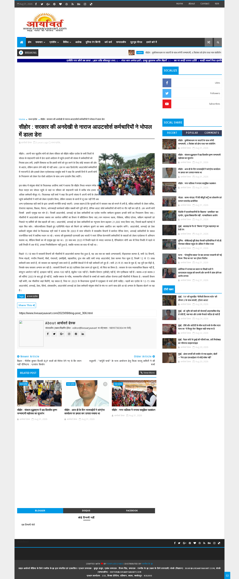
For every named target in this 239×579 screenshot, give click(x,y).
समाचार (39, 42)
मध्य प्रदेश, (56, 142)
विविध (66, 42)
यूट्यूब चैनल (136, 42)
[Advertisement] (158, 21)
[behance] (78, 4)
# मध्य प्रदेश (32, 296)
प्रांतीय (53, 42)
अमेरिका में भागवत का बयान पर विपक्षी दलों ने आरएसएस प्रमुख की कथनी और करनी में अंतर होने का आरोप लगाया (200, 272)
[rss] (72, 4)
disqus (86, 510)
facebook (132, 510)
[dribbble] (66, 4)
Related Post (28, 373)
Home (179, 3)
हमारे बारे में (151, 42)
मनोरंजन (129, 52)
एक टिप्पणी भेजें (28, 524)
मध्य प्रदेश (33, 119)
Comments (212, 132)
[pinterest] (54, 4)
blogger (40, 510)
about (192, 3)
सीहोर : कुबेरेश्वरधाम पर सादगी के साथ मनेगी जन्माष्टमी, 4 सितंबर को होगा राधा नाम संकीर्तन (172, 52)
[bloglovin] (60, 4)
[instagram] (84, 4)
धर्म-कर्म (108, 42)
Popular (192, 132)
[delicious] (91, 4)
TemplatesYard (115, 564)
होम (29, 42)
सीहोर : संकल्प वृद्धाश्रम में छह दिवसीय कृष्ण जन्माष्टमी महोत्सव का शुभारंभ (37, 411)
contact (205, 3)
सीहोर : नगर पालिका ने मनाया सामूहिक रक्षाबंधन (133, 410)
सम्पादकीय (121, 42)
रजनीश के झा (147, 564)
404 (217, 3)
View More (149, 372)
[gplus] (48, 4)
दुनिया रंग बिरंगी (93, 42)
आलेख (78, 42)
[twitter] (42, 4)
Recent (172, 132)
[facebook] (35, 4)
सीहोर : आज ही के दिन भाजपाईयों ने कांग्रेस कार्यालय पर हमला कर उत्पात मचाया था (84, 411)
